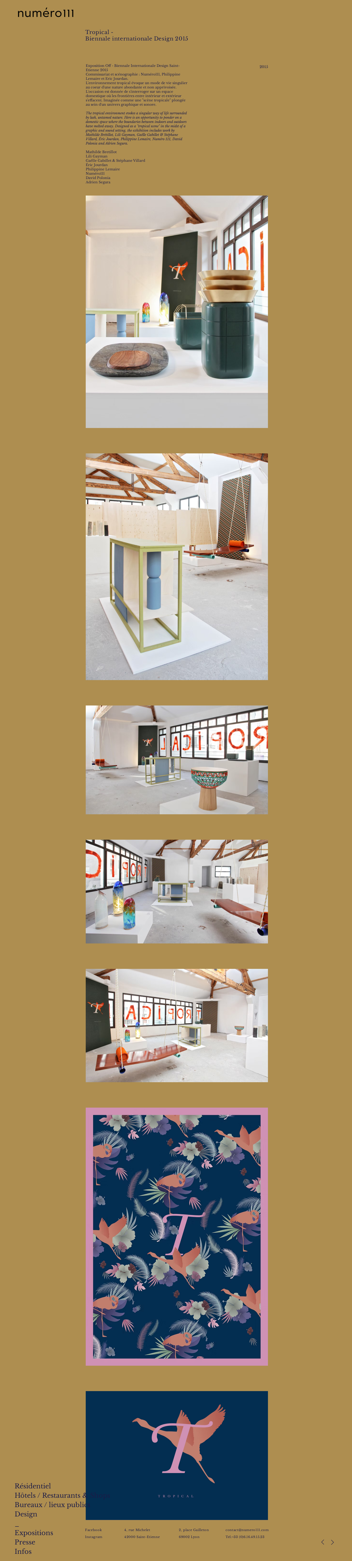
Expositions (34, 1533)
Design (26, 1514)
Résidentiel (33, 1486)
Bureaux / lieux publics (52, 1505)
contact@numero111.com (247, 1530)
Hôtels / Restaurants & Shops (62, 1495)
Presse (25, 1542)
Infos (23, 1551)
